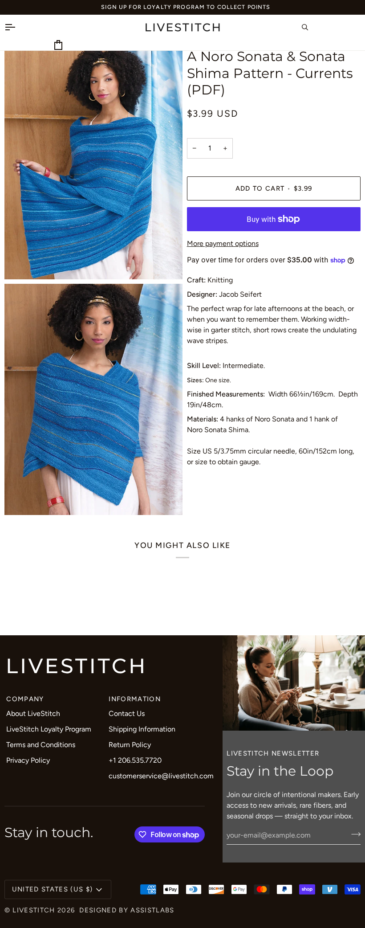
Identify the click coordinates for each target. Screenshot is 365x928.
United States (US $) (52, 889)
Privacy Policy (28, 760)
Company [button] (25, 699)
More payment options (223, 243)
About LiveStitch (33, 713)
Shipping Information (142, 729)
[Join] (353, 834)
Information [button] (135, 699)
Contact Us (127, 713)
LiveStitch (33, 910)
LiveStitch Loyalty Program (48, 729)
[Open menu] (17, 27)
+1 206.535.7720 (135, 760)
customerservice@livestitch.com (161, 776)
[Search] (314, 27)
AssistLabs (152, 910)
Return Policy (130, 744)
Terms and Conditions (40, 744)
